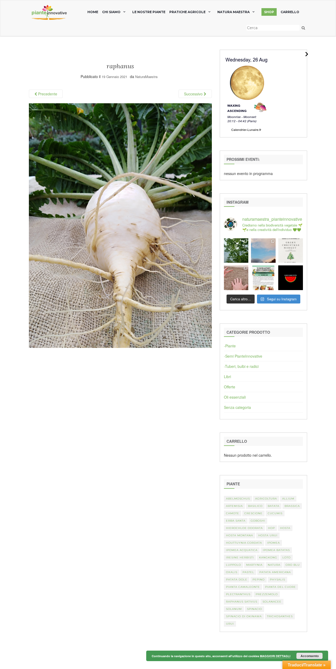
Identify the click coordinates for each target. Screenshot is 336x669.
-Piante (230, 345)
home (92, 12)
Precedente (47, 93)
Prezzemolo (267, 594)
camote (232, 513)
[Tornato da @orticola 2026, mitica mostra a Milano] (263, 250)
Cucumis (275, 513)
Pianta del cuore (280, 587)
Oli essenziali (235, 397)
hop (271, 528)
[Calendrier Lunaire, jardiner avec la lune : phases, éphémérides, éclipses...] (246, 93)
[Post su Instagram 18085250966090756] (290, 250)
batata (273, 506)
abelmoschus (238, 498)
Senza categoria (237, 407)
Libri (227, 376)
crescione (253, 513)
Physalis (277, 579)
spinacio (254, 609)
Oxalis (231, 572)
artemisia (234, 506)
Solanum (234, 609)
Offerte (229, 386)
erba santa (235, 520)
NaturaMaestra (146, 76)
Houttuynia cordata (244, 542)
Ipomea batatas (276, 550)
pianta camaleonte (243, 587)
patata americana (275, 572)
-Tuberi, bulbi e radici (241, 366)
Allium (288, 498)
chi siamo (111, 12)
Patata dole (236, 579)
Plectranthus (238, 594)
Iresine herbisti (240, 557)
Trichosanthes (280, 616)
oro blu (293, 565)
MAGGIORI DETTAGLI (275, 656)
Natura (274, 565)
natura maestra (233, 12)
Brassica (292, 506)
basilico (255, 506)
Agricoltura (266, 498)
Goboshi (258, 520)
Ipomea (273, 542)
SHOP (269, 12)
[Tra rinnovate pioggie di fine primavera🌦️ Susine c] (236, 250)
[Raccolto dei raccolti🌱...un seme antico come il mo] (236, 277)
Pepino (259, 579)
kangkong (268, 557)
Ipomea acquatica (242, 550)
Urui (230, 623)
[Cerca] (303, 27)
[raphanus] (120, 225)
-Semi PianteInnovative (243, 356)
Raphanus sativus (241, 601)
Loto (286, 557)
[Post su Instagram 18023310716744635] (290, 277)
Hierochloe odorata (244, 528)
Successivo (194, 93)
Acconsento (310, 655)
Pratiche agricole (187, 12)
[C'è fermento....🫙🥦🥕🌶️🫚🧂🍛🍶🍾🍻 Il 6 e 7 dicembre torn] (263, 277)
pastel (248, 572)
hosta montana (239, 535)
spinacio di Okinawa (244, 616)
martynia (254, 565)
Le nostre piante (148, 12)
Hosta (285, 528)
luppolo (233, 565)
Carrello (290, 12)
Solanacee (271, 601)
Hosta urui (267, 535)
